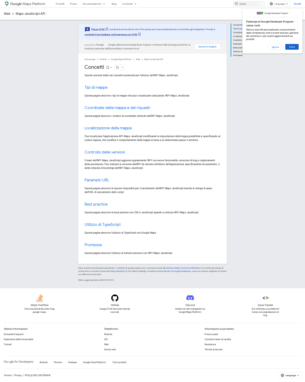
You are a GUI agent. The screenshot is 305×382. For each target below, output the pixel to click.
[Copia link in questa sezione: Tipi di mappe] (111, 88)
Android (108, 334)
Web (7, 14)
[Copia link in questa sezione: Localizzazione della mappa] (135, 128)
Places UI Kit (98, 29)
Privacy (18, 375)
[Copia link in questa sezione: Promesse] (105, 245)
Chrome (58, 362)
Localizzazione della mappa (108, 128)
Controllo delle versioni (105, 152)
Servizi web (110, 349)
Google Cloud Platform (94, 362)
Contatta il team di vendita (218, 339)
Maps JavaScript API (30, 14)
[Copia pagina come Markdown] (117, 67)
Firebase (72, 362)
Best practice (96, 204)
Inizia (292, 46)
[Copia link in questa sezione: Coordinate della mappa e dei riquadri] (153, 108)
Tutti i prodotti (119, 362)
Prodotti (60, 3)
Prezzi (73, 3)
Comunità (127, 3)
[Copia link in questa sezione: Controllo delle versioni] (128, 152)
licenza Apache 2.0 (118, 271)
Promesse (93, 244)
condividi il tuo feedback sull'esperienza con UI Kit (111, 34)
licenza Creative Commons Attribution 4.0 (185, 268)
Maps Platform (34, 4)
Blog (114, 3)
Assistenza (210, 344)
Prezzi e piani (211, 334)
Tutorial (7, 344)
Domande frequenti (14, 334)
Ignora (275, 47)
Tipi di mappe (96, 87)
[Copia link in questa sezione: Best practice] (111, 204)
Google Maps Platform (121, 59)
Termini (7, 375)
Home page (90, 59)
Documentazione (92, 3)
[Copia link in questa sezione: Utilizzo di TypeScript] (124, 225)
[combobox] (249, 4)
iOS (106, 339)
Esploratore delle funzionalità (18, 339)
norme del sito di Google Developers (174, 271)
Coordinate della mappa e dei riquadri (117, 107)
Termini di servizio (214, 349)
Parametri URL (97, 180)
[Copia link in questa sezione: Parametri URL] (112, 180)
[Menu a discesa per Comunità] (136, 4)
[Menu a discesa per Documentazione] (105, 4)
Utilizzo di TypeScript (103, 224)
